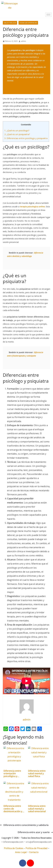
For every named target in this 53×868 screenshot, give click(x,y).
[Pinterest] (30, 863)
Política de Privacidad (36, 848)
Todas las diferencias (28, 23)
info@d (29, 842)
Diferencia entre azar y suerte (34, 832)
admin (23, 41)
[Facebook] (22, 863)
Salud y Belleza (10, 23)
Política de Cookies (13, 848)
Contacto (34, 852)
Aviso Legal (21, 852)
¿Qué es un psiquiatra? (17, 134)
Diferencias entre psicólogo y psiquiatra (25, 138)
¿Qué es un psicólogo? (16, 130)
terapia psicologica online (32, 206)
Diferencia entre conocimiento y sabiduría (25, 825)
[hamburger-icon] (48, 15)
